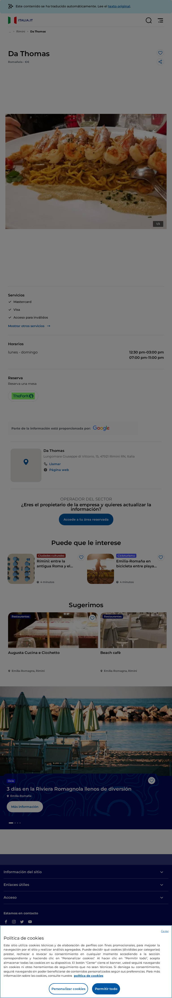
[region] (86, 961)
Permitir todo (106, 989)
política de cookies (88, 975)
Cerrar (165, 931)
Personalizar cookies (69, 989)
